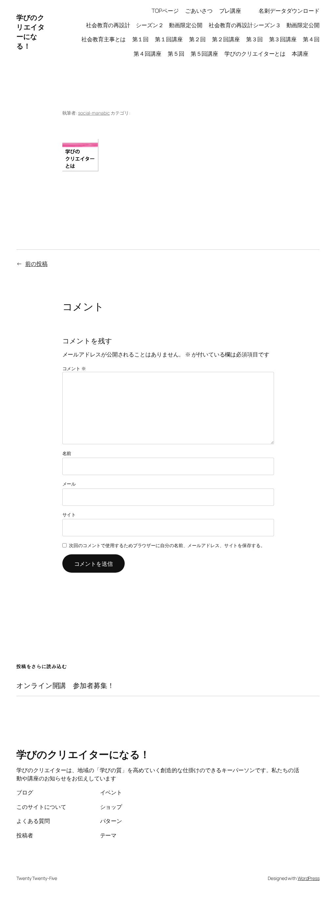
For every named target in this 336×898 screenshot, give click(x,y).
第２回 (197, 39)
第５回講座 (205, 53)
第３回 (254, 39)
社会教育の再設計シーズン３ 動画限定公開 (264, 25)
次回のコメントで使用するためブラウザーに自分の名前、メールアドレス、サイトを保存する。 (167, 545)
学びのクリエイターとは (254, 53)
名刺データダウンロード (289, 10)
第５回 (176, 53)
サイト (69, 514)
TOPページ (165, 10)
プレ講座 (235, 10)
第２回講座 (226, 39)
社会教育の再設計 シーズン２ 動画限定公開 (144, 25)
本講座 (306, 53)
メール (69, 484)
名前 (67, 453)
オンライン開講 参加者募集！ (65, 685)
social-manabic (94, 113)
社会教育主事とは (103, 39)
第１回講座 (169, 39)
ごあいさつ (199, 10)
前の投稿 (36, 263)
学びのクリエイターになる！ (30, 31)
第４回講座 (147, 53)
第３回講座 (283, 39)
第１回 (140, 39)
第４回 (311, 39)
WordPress (309, 878)
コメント (74, 368)
